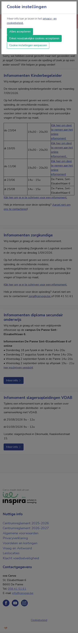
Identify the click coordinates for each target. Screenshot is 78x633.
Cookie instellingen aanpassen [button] (28, 45)
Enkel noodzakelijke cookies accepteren (34, 38)
